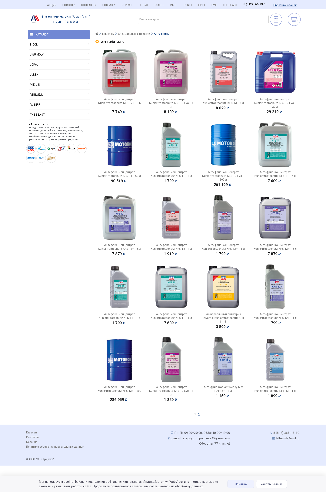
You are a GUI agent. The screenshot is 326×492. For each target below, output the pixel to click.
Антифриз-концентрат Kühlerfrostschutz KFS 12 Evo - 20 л (275, 102)
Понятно (241, 484)
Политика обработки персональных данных (55, 446)
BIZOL (174, 5)
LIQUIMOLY (109, 5)
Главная (31, 432)
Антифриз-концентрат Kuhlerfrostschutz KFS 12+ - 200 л (119, 390)
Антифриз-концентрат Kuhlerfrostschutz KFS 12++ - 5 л (119, 102)
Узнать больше (272, 484)
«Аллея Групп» (39, 124)
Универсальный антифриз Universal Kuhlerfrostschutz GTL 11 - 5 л (223, 317)
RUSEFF (160, 5)
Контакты (88, 5)
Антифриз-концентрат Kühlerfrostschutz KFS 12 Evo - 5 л (171, 102)
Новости (68, 5)
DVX (214, 5)
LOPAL (144, 5)
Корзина (32, 441)
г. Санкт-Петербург (66, 19)
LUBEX (188, 5)
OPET (201, 5)
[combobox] (203, 19)
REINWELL (128, 5)
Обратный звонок (285, 5)
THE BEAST (230, 5)
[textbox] (203, 19)
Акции (52, 5)
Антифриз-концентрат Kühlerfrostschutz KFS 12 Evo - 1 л (171, 390)
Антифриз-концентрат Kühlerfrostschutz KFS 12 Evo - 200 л (223, 175)
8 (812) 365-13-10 (256, 4)
